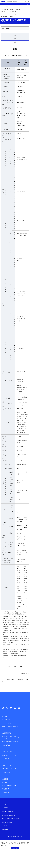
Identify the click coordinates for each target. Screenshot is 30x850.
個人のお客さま (6, 745)
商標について (24, 673)
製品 (7, 7)
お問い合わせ (5, 829)
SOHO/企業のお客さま (8, 769)
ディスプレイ (4, 11)
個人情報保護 (5, 807)
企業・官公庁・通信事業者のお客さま (9, 737)
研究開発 (4, 789)
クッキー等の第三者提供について (9, 811)
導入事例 (4, 758)
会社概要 (4, 782)
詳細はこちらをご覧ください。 (10, 653)
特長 (15, 35)
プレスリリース (6, 719)
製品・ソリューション (8, 755)
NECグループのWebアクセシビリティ (10, 818)
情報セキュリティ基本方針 (8, 822)
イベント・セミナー (7, 723)
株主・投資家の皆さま (8, 785)
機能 (15, 38)
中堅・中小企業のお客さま (9, 741)
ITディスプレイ (12, 11)
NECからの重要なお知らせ (9, 726)
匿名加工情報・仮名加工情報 (8, 815)
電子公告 (4, 804)
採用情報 (4, 792)
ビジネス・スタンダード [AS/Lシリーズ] (9, 14)
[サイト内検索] (25, 1)
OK (14, 848)
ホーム (2, 7)
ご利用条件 (4, 826)
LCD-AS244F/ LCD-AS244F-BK (8, 16)
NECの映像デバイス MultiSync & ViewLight (10, 9)
